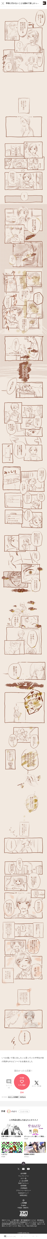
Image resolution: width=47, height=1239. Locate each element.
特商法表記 (23, 1195)
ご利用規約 (23, 1188)
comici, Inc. (26, 1233)
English (23, 1205)
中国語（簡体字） (23, 1208)
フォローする (24, 1111)
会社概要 (23, 1173)
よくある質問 (23, 1181)
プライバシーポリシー (23, 1190)
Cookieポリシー (23, 1193)
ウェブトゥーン (23, 1176)
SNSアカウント (23, 1183)
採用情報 (23, 1185)
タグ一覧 (23, 1178)
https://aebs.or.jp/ (31, 1226)
